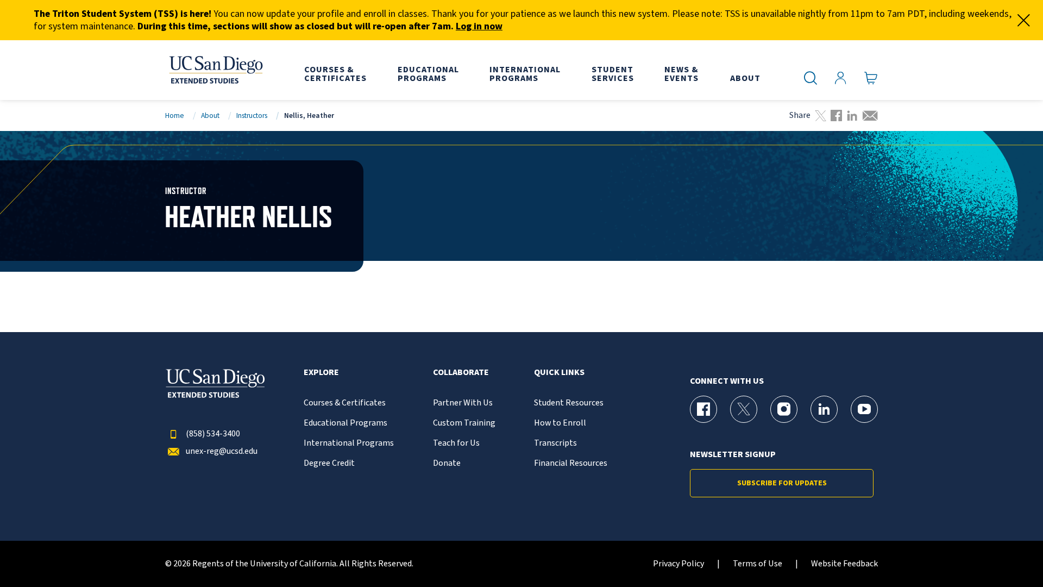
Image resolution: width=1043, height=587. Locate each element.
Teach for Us (456, 443)
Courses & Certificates (345, 403)
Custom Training (464, 423)
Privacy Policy (678, 564)
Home (174, 115)
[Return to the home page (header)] (215, 70)
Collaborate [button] (461, 372)
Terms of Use (757, 564)
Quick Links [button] (559, 372)
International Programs (349, 443)
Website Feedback (844, 564)
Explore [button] (321, 372)
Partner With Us (463, 403)
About (210, 115)
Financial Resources (570, 463)
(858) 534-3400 (213, 434)
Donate (447, 463)
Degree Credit (329, 463)
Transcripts (555, 443)
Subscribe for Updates (782, 483)
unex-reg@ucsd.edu (221, 451)
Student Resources (569, 403)
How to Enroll (560, 423)
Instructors (251, 115)
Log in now (479, 26)
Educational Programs (345, 423)
